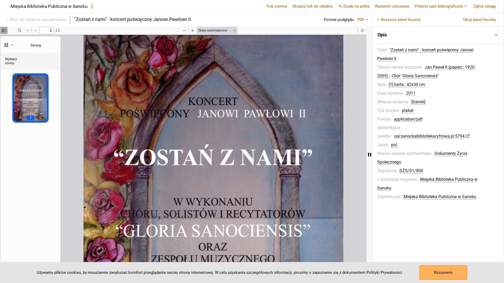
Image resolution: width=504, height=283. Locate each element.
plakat (407, 110)
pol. (394, 144)
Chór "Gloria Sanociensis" (415, 75)
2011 (411, 93)
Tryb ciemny (276, 6)
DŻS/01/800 (411, 170)
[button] (438, 34)
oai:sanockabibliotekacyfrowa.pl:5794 (429, 136)
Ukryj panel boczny (479, 19)
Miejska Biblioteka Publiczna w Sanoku (439, 196)
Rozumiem (443, 272)
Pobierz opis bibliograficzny (439, 6)
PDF (360, 19)
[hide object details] (369, 154)
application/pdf (408, 119)
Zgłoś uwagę (485, 6)
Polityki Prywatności (384, 272)
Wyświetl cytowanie (392, 6)
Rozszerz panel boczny (401, 19)
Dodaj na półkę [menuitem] (356, 6)
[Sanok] (418, 101)
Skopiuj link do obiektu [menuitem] (312, 6)
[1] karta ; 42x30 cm (407, 84)
